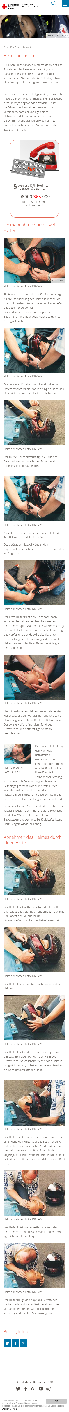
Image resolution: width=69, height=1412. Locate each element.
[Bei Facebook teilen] (15, 1343)
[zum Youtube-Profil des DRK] (41, 1389)
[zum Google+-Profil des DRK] (33, 1389)
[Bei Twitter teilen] (7, 1343)
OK (56, 1401)
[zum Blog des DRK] (48, 1389)
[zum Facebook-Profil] (18, 1389)
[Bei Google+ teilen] (23, 1343)
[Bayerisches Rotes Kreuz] (11, 7)
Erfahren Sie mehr (9, 1408)
